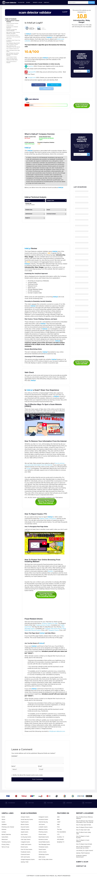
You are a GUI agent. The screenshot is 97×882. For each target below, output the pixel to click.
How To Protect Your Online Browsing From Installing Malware (12, 54)
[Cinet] (16, 796)
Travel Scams (42, 849)
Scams (28, 2)
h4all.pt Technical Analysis (12, 23)
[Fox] (8, 796)
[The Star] (80, 796)
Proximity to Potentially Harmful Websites (11, 30)
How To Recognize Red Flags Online (13, 51)
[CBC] (48, 796)
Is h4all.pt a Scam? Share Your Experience (13, 41)
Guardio (50, 571)
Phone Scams (42, 834)
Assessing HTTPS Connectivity (13, 36)
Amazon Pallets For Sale (49, 623)
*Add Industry (43, 28)
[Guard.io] (26, 66)
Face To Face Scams (26, 849)
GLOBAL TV (60, 837)
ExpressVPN (32, 72)
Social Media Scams (44, 842)
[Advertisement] (46, 120)
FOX (58, 827)
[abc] (56, 796)
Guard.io (30, 66)
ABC (58, 817)
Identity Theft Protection (83, 853)
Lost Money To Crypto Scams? (84, 850)
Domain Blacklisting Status (12, 35)
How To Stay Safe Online (45, 859)
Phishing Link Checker (8, 827)
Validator (21, 2)
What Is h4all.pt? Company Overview (12, 21)
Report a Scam (37, 2)
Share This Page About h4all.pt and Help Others (12, 59)
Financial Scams (25, 854)
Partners (4, 829)
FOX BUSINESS (61, 832)
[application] (30, 2)
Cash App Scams (25, 839)
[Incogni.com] (26, 77)
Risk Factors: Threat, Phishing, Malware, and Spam (13, 33)
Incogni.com (32, 77)
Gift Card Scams (25, 857)
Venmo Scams (43, 852)
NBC (58, 824)
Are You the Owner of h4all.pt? (11, 62)
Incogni (28, 468)
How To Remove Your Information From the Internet (13, 46)
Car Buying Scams (26, 837)
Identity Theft (24, 862)
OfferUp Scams (25, 829)
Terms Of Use (5, 847)
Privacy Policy (5, 844)
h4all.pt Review (9, 25)
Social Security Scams (27, 819)
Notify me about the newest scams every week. (28, 775)
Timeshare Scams (43, 847)
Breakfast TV (60, 842)
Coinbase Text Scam (51, 628)
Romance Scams (43, 839)
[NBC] (64, 796)
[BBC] (89, 796)
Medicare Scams (43, 829)
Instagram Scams (43, 817)
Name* (13, 766)
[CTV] (32, 796)
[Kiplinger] (24, 796)
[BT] (72, 796)
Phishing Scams (43, 832)
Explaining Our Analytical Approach (12, 27)
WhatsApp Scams (44, 854)
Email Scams (24, 847)
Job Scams (42, 824)
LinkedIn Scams (43, 827)
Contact (46, 2)
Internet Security (43, 822)
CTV (58, 834)
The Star (59, 829)
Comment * (14, 756)
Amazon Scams (25, 817)
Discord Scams (36, 630)
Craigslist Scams (25, 842)
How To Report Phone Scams (84, 827)
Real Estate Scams (44, 837)
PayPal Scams (25, 822)
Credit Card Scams (26, 844)
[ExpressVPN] (26, 72)
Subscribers (5, 837)
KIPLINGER (60, 839)
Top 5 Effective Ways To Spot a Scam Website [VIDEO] (13, 44)
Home (3, 817)
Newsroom (5, 839)
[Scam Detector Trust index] (46, 102)
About (3, 819)
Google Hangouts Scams (28, 859)
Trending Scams (6, 842)
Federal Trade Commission (47, 518)
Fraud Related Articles (11, 57)
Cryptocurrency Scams (43, 625)
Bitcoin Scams (25, 824)
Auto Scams (24, 834)
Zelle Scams (42, 857)
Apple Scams (24, 832)
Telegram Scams (53, 630)
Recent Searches (6, 834)
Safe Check (9, 38)
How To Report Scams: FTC (12, 48)
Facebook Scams (25, 852)
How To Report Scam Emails (84, 844)
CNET (58, 822)
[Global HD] (40, 796)
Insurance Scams (43, 819)
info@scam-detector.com (57, 731)
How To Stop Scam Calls (83, 829)
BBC (58, 819)
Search (91, 2)
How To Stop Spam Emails (83, 824)
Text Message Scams (44, 844)
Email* (40, 766)
